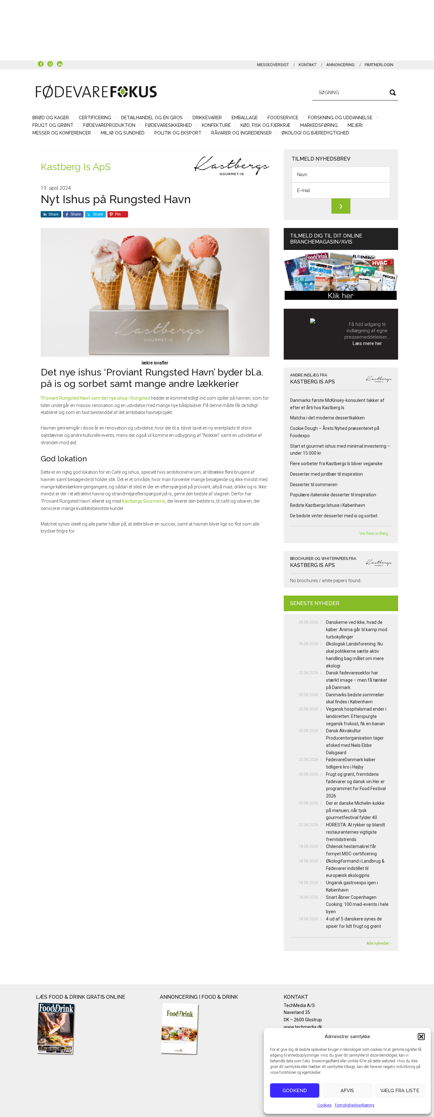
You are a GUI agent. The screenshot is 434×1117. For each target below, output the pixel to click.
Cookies (324, 1105)
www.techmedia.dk (303, 1027)
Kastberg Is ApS (76, 166)
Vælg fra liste (399, 1090)
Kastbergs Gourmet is (143, 501)
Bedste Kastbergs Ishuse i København (327, 505)
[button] (421, 1036)
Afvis (347, 1090)
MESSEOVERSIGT (273, 64)
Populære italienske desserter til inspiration (333, 494)
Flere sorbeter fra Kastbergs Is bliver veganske (336, 463)
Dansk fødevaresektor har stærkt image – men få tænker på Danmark (356, 680)
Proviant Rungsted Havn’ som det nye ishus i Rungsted (96, 398)
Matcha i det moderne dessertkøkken (327, 417)
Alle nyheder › (378, 943)
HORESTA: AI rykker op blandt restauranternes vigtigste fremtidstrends (355, 832)
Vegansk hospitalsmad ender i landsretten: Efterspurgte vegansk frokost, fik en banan (356, 716)
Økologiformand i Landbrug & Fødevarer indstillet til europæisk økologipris (355, 868)
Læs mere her (367, 343)
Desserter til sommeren (313, 484)
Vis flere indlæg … (375, 533)
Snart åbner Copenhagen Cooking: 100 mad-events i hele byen (357, 904)
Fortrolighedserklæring (354, 1105)
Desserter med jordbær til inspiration (326, 474)
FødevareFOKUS (96, 91)
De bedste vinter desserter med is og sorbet (333, 515)
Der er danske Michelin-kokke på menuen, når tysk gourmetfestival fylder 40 (355, 810)
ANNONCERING (340, 64)
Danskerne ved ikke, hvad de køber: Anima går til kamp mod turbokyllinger (356, 629)
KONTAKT (307, 64)
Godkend (294, 1090)
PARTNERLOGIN (379, 64)
